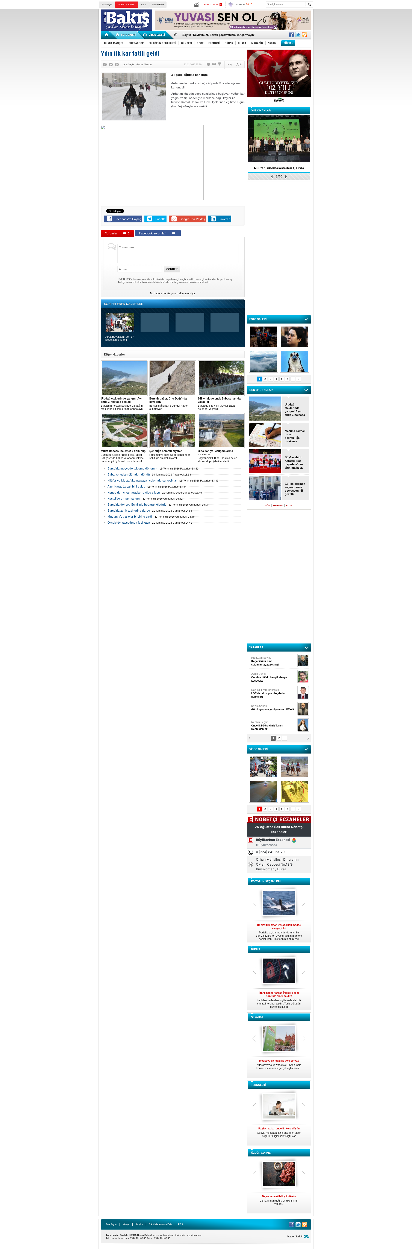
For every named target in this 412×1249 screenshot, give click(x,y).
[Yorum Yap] (209, 64)
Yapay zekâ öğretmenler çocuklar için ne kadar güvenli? (279, 1134)
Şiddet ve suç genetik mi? (279, 168)
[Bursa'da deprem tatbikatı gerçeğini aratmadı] (263, 337)
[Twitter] (111, 64)
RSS (180, 1224)
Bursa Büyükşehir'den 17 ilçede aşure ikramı (119, 338)
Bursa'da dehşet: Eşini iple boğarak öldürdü (137, 504)
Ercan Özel (265, 691)
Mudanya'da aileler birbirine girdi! (130, 516)
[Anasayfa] (107, 35)
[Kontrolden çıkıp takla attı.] (263, 791)
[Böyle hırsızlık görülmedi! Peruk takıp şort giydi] (294, 791)
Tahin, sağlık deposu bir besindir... (279, 1198)
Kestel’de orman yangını (124, 498)
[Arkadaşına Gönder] (214, 64)
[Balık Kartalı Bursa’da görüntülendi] (294, 361)
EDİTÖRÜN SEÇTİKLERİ (265, 881)
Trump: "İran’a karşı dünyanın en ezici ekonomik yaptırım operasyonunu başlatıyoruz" (279, 999)
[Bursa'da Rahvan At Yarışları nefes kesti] (294, 767)
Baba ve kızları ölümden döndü (129, 474)
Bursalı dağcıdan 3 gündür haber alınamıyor (168, 403)
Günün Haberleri (126, 4)
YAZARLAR (256, 647)
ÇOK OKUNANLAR (261, 390)
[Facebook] (105, 64)
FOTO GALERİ (258, 319)
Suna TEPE (273, 708)
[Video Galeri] (154, 35)
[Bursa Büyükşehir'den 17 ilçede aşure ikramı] (263, 767)
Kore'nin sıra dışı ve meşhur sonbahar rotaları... (279, 1064)
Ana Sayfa (106, 4)
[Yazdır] (220, 64)
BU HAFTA (278, 505)
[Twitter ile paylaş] (297, 34)
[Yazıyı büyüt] (238, 64)
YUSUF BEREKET (266, 659)
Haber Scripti (295, 1236)
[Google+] (117, 64)
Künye (126, 1224)
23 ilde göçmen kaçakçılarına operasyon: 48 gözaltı (295, 489)
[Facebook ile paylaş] (291, 34)
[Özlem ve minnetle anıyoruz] (294, 337)
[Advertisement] (364, 41)
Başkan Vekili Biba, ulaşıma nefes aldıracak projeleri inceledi (217, 456)
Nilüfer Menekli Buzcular (267, 677)
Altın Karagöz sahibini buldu (126, 486)
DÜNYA (255, 949)
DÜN (267, 505)
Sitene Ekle (158, 4)
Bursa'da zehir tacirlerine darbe (129, 510)
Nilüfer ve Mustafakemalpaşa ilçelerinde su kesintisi (142, 480)
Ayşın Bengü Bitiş (264, 724)
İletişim (139, 1224)
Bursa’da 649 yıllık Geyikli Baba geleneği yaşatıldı (219, 403)
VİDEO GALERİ (258, 749)
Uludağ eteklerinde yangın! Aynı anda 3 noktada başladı (295, 410)
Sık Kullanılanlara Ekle (160, 1224)
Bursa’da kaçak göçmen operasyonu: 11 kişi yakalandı (218, 34)
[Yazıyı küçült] (229, 64)
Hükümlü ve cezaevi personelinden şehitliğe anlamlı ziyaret (170, 454)
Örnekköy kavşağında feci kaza (129, 522)
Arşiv (143, 4)
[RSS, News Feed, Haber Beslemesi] (304, 34)
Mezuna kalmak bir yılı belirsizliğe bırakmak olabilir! (295, 436)
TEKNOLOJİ (258, 1084)
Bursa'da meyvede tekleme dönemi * (132, 468)
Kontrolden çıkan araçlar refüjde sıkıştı (134, 492)
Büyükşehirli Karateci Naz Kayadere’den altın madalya (294, 462)
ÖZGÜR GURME (261, 1152)
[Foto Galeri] (127, 35)
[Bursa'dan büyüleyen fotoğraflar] (263, 361)
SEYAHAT (257, 1017)
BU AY (289, 505)
